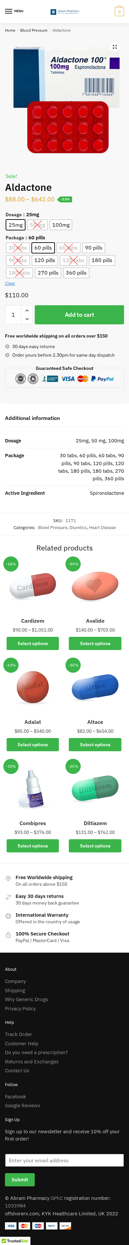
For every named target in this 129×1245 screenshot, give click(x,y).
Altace (95, 722)
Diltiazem (95, 823)
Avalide (95, 620)
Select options (33, 643)
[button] (115, 47)
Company (15, 981)
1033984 (15, 1205)
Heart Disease (102, 527)
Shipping (15, 990)
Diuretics (78, 527)
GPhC (57, 1198)
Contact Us (17, 1070)
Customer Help (21, 1043)
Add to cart (79, 314)
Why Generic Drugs (26, 999)
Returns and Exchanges (32, 1061)
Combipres (33, 823)
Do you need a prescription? (36, 1052)
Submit (20, 1179)
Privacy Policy (20, 1008)
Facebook (15, 1096)
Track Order (18, 1034)
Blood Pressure (34, 30)
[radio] (15, 225)
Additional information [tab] (32, 418)
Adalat (32, 722)
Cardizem (32, 620)
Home (10, 30)
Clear (10, 283)
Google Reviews (22, 1105)
